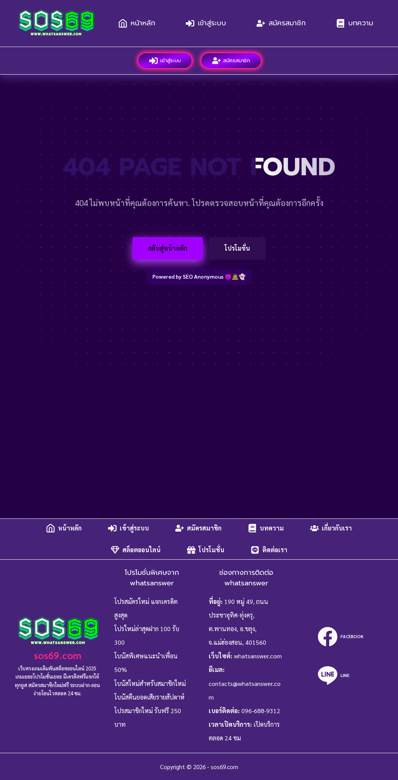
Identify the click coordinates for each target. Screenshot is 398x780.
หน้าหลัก (143, 22)
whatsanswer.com (258, 656)
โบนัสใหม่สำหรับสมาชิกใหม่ (150, 683)
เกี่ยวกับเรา (337, 528)
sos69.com (57, 655)
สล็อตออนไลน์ (141, 550)
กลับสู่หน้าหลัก (167, 248)
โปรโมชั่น (237, 248)
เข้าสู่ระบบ (212, 22)
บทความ (360, 22)
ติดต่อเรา (274, 550)
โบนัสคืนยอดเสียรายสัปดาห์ (149, 697)
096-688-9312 (260, 711)
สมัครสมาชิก (287, 22)
